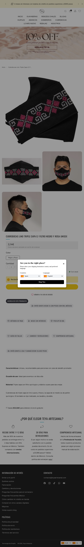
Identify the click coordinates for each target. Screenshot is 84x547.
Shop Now (42, 282)
